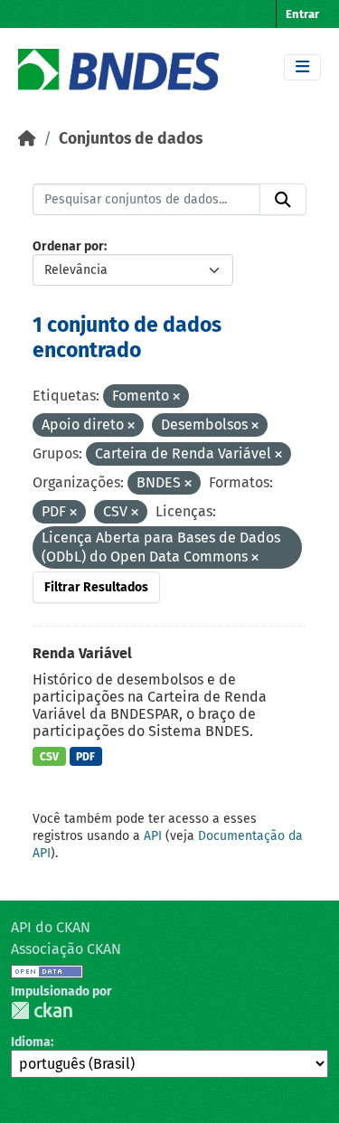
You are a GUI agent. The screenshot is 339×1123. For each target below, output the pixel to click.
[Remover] (176, 397)
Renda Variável (82, 653)
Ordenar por (68, 246)
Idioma (31, 1042)
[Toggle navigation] (302, 67)
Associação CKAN (66, 949)
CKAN (41, 1010)
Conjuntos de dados (130, 138)
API (153, 836)
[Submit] (282, 200)
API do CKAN (50, 927)
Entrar (302, 14)
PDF (85, 756)
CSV (49, 756)
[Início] (27, 138)
